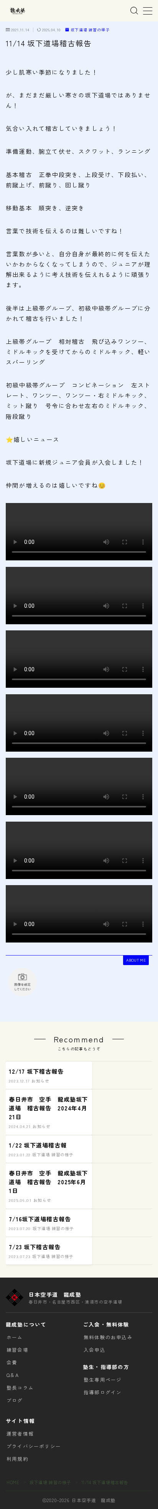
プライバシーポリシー (34, 1446)
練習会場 (17, 1349)
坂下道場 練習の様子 (90, 30)
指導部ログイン (103, 1392)
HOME (13, 1482)
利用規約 (17, 1458)
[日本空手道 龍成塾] (17, 11)
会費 (12, 1362)
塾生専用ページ (103, 1379)
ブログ (15, 1400)
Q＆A (13, 1375)
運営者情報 (20, 1433)
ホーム (15, 1337)
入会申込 (94, 1349)
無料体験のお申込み (108, 1337)
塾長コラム (20, 1387)
